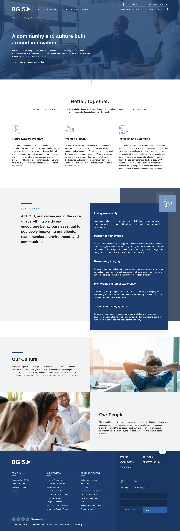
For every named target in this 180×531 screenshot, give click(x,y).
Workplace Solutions (54, 502)
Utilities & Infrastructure (89, 498)
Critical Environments (54, 487)
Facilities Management (54, 480)
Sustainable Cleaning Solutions (58, 509)
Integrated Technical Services (57, 505)
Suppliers (148, 457)
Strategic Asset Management (57, 494)
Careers (125, 9)
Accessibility (77, 525)
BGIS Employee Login (144, 488)
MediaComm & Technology (91, 505)
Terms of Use (65, 525)
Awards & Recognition (20, 487)
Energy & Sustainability (55, 491)
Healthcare (85, 483)
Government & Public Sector (91, 491)
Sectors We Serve (70, 9)
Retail (83, 502)
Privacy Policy (51, 525)
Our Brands (16, 491)
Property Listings (152, 462)
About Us (39, 9)
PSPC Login (125, 488)
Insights (86, 9)
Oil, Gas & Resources (89, 494)
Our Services (52, 9)
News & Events (139, 9)
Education (85, 487)
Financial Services (88, 509)
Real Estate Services (54, 498)
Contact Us (154, 9)
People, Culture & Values (32, 18)
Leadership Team (18, 483)
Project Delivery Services (55, 483)
